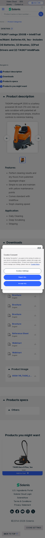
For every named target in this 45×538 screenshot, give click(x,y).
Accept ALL (22, 283)
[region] (22, 269)
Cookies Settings (22, 271)
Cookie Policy (35, 264)
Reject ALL (22, 277)
